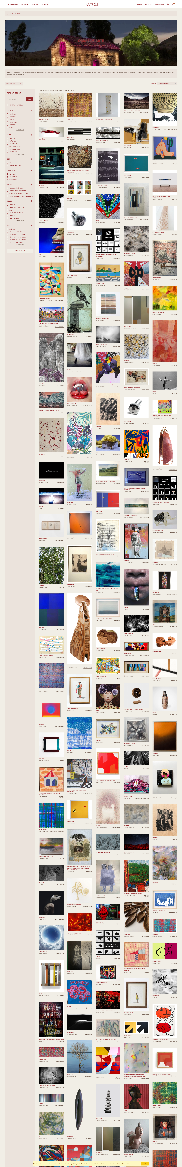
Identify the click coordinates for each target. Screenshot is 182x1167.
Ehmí (97, 710)
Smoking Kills (71, 403)
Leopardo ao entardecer (47, 1085)
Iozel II (155, 1142)
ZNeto (154, 392)
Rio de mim (127, 934)
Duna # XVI (70, 1032)
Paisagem (70, 972)
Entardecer (42, 690)
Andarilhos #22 (72, 275)
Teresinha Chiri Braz (130, 253)
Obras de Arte (13, 4)
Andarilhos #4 (128, 1013)
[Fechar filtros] (31, 93)
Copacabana (100, 284)
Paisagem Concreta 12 (102, 318)
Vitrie (126, 1110)
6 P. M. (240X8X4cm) (158, 232)
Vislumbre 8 (42, 480)
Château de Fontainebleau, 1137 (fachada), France (48, 324)
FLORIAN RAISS (157, 961)
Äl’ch (154, 625)
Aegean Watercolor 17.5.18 (104, 619)
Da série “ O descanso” (131, 515)
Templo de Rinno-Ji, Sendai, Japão (49, 410)
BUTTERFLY (156, 996)
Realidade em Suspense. (103, 852)
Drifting (41, 186)
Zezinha (155, 713)
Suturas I (42, 454)
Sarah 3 (41, 883)
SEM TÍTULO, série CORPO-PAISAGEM (106, 1039)
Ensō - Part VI (128, 633)
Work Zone (99, 922)
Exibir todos (20, 130)
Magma (41, 724)
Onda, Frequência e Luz (46, 655)
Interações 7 (156, 1106)
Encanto (70, 1074)
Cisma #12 (70, 1136)
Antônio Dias (157, 278)
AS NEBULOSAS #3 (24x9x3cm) (104, 119)
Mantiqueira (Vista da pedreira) (105, 482)
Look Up (41, 585)
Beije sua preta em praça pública (106, 385)
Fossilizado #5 (100, 649)
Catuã (126, 607)
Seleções (24, 4)
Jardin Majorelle (101, 983)
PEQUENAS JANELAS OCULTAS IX (133, 894)
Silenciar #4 (128, 675)
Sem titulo (156, 562)
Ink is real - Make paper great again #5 (51, 1039)
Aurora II (98, 740)
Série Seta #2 (128, 1035)
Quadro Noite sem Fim (74, 933)
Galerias (45, 4)
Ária (40, 1137)
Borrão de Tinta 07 (158, 312)
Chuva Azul (71, 750)
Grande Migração (101, 344)
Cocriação (127, 653)
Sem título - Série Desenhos (161, 1039)
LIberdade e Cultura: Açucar (105, 554)
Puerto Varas (43, 220)
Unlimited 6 (42, 1059)
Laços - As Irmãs (101, 896)
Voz (40, 254)
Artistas (35, 4)
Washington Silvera (102, 186)
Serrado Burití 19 (44, 119)
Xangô (126, 288)
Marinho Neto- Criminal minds (105, 1011)
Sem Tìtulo (70, 821)
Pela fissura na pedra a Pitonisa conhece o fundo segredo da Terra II (135, 1075)
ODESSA (41, 1103)
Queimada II (70, 119)
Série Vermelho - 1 (129, 852)
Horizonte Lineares (102, 140)
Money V (70, 1006)
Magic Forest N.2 (44, 299)
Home (11, 14)
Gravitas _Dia (43, 951)
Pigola (155, 363)
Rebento (98, 427)
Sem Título (70, 585)
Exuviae (69, 666)
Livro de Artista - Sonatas (161, 502)
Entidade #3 (156, 468)
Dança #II (70, 369)
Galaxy (155, 796)
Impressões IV (43, 539)
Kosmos (126, 561)
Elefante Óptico (158, 530)
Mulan (41, 506)
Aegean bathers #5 (159, 911)
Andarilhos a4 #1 (72, 709)
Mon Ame (42, 917)
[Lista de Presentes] (168, 4)
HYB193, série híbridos (74, 905)
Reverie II (155, 882)
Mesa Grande (157, 651)
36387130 (126, 360)
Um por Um (70, 137)
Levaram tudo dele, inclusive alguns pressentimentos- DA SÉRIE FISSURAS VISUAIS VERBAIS (78, 868)
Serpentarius (128, 796)
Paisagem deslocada (130, 218)
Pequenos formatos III (46, 856)
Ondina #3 (99, 1076)
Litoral (126, 459)
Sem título (42, 139)
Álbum (98, 956)
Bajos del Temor (101, 676)
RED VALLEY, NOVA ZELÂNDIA (132, 111)
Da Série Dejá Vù (157, 162)
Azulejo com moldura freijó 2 (105, 781)
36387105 (126, 826)
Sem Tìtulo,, (99, 511)
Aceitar (145, 1164)
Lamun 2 (126, 767)
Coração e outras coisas (132, 387)
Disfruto (70, 503)
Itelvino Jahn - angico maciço (133, 709)
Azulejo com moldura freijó (162, 1074)
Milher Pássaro (129, 1154)
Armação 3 (42, 994)
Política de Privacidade (123, 1164)
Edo (97, 453)
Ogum (97, 220)
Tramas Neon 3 (43, 830)
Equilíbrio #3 (157, 678)
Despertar (70, 456)
